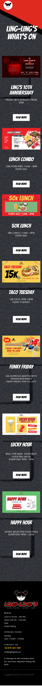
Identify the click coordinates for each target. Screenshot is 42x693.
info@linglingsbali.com (12, 652)
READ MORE (21, 117)
